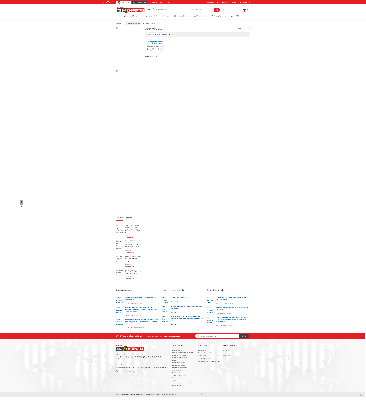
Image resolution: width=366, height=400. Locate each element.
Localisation (210, 2)
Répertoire (226, 356)
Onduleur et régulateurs (179, 367)
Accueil (118, 23)
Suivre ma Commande (204, 353)
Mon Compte (246, 2)
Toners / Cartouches (220, 16)
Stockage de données (133, 23)
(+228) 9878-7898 (156, 2)
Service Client (202, 356)
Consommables (177, 378)
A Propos (226, 350)
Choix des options (161, 50)
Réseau (168, 16)
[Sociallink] (117, 371)
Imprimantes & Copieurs (179, 357)
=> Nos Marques (229, 10)
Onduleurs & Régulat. (183, 16)
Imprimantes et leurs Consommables (209, 361)
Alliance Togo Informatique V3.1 (131, 394)
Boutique (234, 2)
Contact (225, 353)
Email (168, 2)
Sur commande (220, 2)
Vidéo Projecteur (201, 16)
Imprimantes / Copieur (152, 16)
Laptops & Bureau (132, 16)
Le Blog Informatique (204, 358)
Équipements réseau (178, 362)
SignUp (244, 336)
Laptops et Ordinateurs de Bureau (182, 352)
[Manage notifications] (360, 395)
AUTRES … (237, 16)
